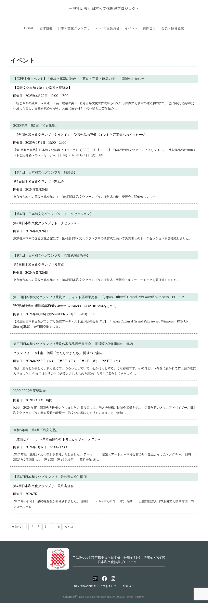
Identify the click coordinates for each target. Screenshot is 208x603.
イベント (131, 28)
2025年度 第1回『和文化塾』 (35, 125)
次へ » (68, 527)
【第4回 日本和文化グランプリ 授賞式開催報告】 (51, 255)
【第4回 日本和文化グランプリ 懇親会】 (45, 172)
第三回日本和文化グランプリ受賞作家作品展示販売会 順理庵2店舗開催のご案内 (78, 344)
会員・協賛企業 (172, 28)
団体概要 (45, 28)
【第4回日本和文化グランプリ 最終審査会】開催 (50, 477)
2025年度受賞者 (107, 28)
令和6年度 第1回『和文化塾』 (36, 430)
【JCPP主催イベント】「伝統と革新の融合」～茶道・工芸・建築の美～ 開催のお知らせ (78, 79)
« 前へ (16, 527)
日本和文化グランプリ (74, 28)
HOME (29, 28)
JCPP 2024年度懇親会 (29, 391)
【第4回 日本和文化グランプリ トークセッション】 (53, 214)
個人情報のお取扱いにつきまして (95, 586)
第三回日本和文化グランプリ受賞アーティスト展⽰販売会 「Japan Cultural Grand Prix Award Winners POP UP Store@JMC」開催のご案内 (98, 301)
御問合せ (149, 28)
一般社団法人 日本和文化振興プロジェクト (104, 8)
